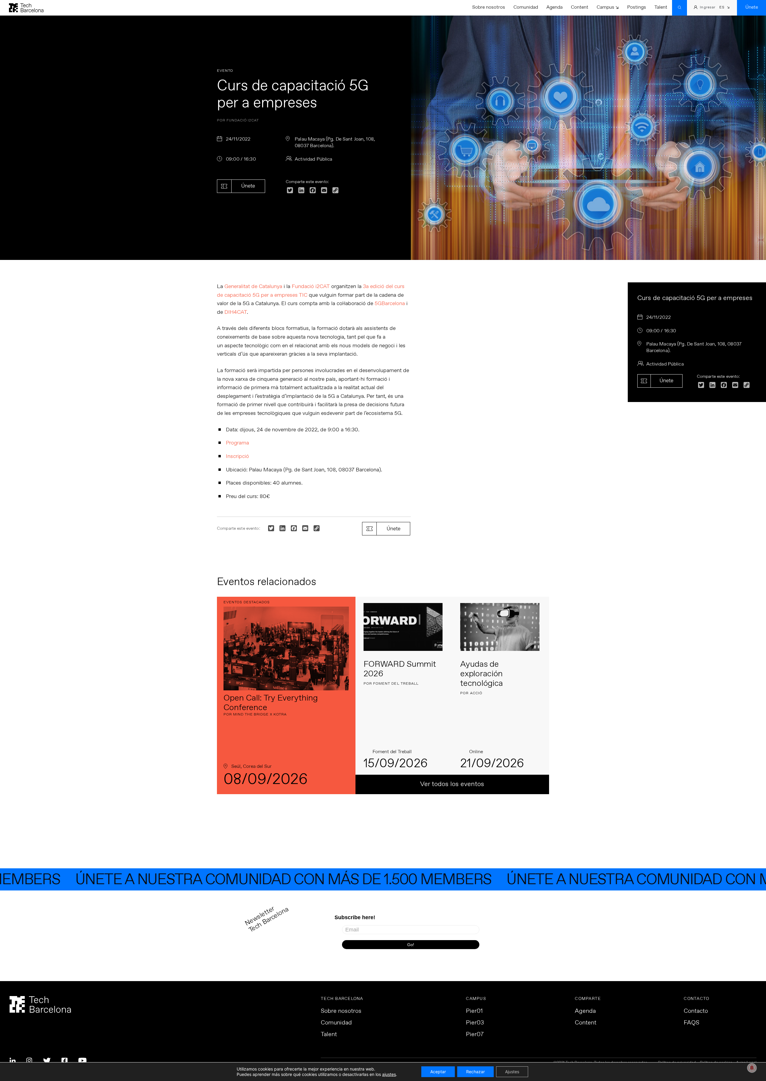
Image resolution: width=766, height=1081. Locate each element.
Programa (237, 443)
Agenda (554, 7)
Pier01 (474, 1011)
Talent (660, 7)
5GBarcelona (390, 303)
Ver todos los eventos (452, 784)
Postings (636, 7)
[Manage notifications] (752, 1068)
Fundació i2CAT (311, 286)
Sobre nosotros (488, 7)
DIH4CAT (235, 312)
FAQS (691, 1023)
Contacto (696, 1011)
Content (579, 7)
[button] (724, 8)
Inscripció (237, 456)
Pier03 (475, 1023)
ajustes (389, 1074)
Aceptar (438, 1071)
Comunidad (525, 7)
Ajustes (512, 1071)
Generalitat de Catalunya (253, 286)
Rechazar (475, 1071)
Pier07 (475, 1034)
